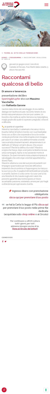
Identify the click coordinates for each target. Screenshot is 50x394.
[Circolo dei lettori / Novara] (11, 4)
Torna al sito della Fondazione (21, 53)
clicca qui (43, 204)
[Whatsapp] (7, 242)
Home (5, 57)
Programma (16, 57)
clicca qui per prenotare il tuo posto (28, 197)
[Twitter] (6, 242)
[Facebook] (3, 242)
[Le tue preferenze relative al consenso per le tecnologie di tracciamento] (46, 390)
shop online (28, 214)
